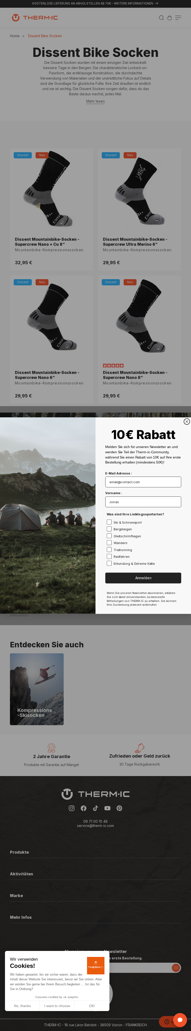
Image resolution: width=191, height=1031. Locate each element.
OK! (92, 1006)
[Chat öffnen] (180, 1020)
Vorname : (113, 493)
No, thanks (22, 1006)
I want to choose (57, 1006)
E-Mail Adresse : (118, 473)
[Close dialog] (187, 422)
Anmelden (143, 578)
